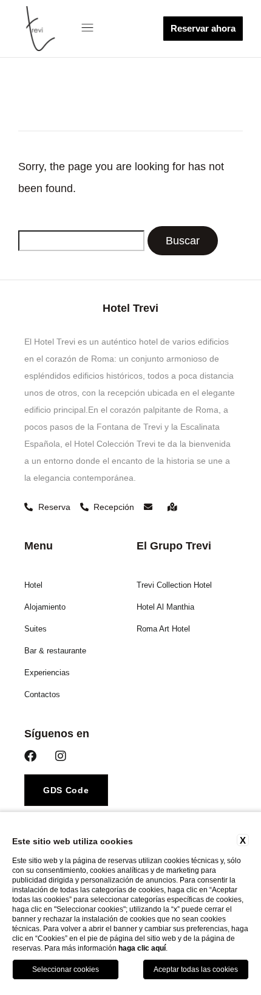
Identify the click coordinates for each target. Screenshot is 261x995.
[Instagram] (61, 756)
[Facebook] (30, 756)
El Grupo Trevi (174, 546)
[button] (90, 29)
